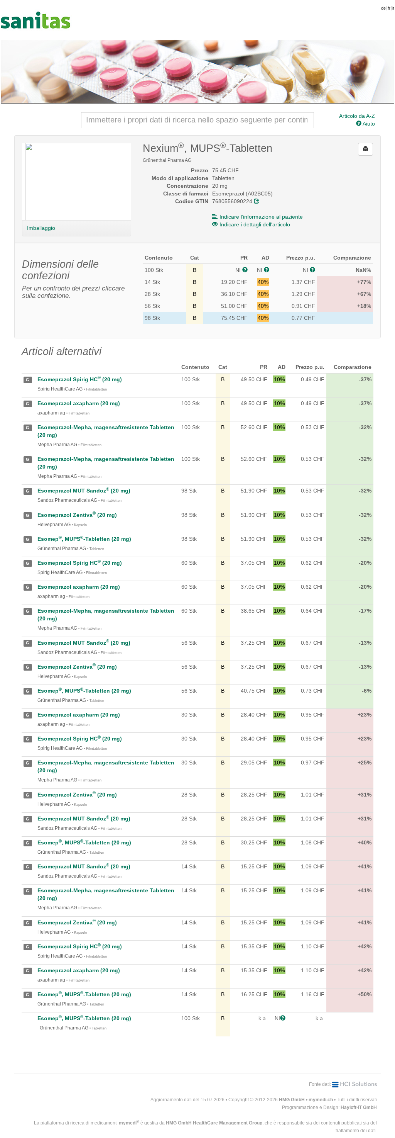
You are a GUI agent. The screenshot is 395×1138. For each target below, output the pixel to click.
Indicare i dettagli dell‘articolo (254, 224)
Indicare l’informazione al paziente (261, 217)
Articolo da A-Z (357, 116)
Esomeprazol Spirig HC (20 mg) (79, 379)
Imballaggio (41, 228)
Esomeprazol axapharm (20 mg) (78, 403)
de (383, 8)
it (393, 8)
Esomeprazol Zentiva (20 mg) (77, 515)
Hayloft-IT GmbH (359, 1107)
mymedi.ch (321, 1099)
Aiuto (368, 124)
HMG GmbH (292, 1099)
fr (389, 8)
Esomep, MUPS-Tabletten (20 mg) (84, 539)
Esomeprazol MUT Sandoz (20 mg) (83, 490)
